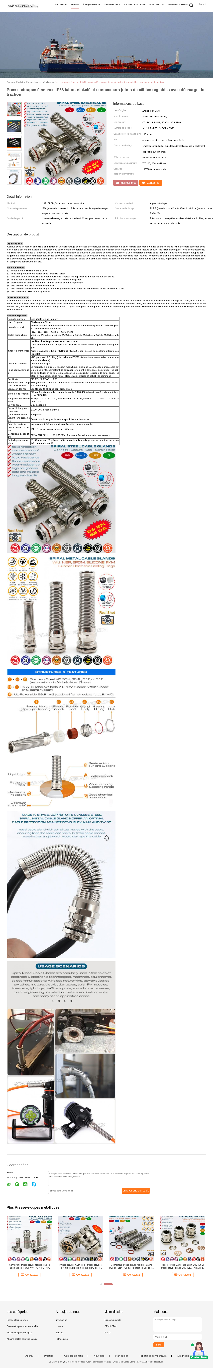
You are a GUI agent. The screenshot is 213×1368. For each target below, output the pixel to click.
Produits (75, 4)
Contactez (152, 182)
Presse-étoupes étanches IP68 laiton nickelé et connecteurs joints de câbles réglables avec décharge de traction (109, 82)
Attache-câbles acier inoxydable (22, 1339)
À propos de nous (91, 4)
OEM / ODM (110, 1326)
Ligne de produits (113, 1320)
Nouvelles (99, 1356)
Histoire (59, 1326)
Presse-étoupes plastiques (19, 1332)
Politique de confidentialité (153, 1356)
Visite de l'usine (112, 4)
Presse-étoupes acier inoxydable (22, 1326)
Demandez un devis (178, 4)
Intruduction (61, 1320)
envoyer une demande (136, 1190)
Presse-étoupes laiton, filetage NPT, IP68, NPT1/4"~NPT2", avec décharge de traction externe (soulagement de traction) (29, 1266)
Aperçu (29, 1356)
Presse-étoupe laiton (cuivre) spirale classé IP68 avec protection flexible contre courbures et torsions (131, 1266)
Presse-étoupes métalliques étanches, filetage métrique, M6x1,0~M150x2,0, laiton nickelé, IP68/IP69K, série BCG (80, 1266)
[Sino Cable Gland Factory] (23, 5)
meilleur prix (128, 182)
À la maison (61, 4)
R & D (107, 1332)
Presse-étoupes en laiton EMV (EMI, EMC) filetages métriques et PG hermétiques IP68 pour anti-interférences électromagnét (183, 1266)
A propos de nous (73, 1356)
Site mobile (183, 1356)
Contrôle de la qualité (134, 4)
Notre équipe (62, 1339)
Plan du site (121, 1356)
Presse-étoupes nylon (17, 1320)
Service (59, 1332)
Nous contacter (156, 4)
